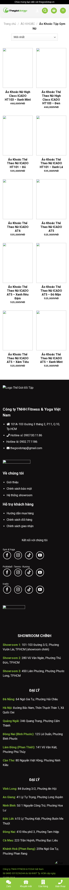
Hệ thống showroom (19, 495)
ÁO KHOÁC (28, 24)
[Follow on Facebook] (7, 555)
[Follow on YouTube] (40, 555)
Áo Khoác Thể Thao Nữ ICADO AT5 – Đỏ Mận (51, 290)
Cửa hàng (43, 886)
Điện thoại (60, 886)
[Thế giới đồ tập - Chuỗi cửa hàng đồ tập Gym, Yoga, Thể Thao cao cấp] (15, 11)
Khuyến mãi (26, 886)
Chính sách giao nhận (20, 526)
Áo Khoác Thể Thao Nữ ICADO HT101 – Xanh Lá (51, 163)
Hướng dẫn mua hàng (20, 513)
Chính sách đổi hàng (19, 519)
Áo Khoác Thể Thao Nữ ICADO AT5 (51, 226)
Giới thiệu (12, 482)
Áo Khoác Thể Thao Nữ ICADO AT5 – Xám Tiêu (18, 358)
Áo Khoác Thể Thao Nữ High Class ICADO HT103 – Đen (51, 97)
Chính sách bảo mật (19, 488)
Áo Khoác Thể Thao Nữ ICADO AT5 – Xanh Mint (51, 358)
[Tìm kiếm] (45, 11)
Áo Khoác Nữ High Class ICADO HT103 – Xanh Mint (18, 95)
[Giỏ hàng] (54, 11)
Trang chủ (10, 24)
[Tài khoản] (37, 11)
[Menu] (63, 11)
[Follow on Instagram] (18, 555)
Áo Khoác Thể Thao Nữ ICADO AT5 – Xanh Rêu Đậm (18, 292)
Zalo (8, 886)
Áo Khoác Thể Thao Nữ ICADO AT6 (18, 226)
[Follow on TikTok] (29, 555)
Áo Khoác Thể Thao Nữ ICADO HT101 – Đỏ (18, 163)
